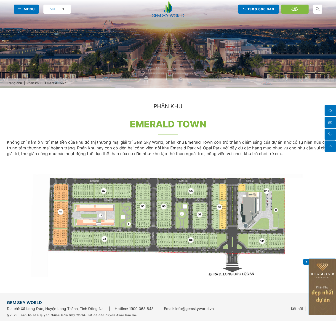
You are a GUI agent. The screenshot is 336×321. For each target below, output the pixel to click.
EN (62, 9)
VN (52, 9)
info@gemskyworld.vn (194, 308)
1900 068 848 (261, 9)
